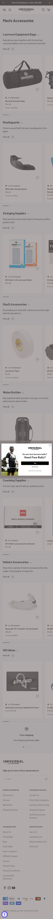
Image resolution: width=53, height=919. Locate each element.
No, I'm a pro (35, 467)
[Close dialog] (50, 445)
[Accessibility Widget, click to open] (4, 914)
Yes (35, 463)
